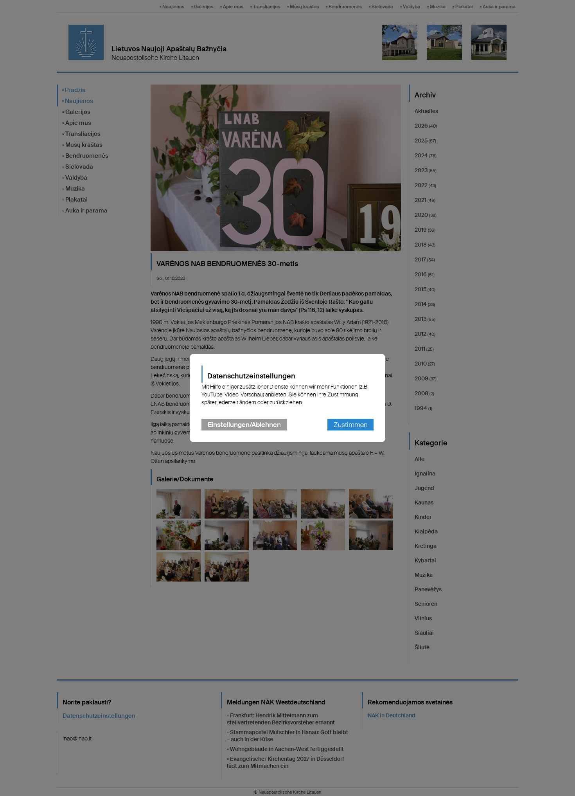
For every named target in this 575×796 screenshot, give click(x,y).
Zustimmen (350, 424)
